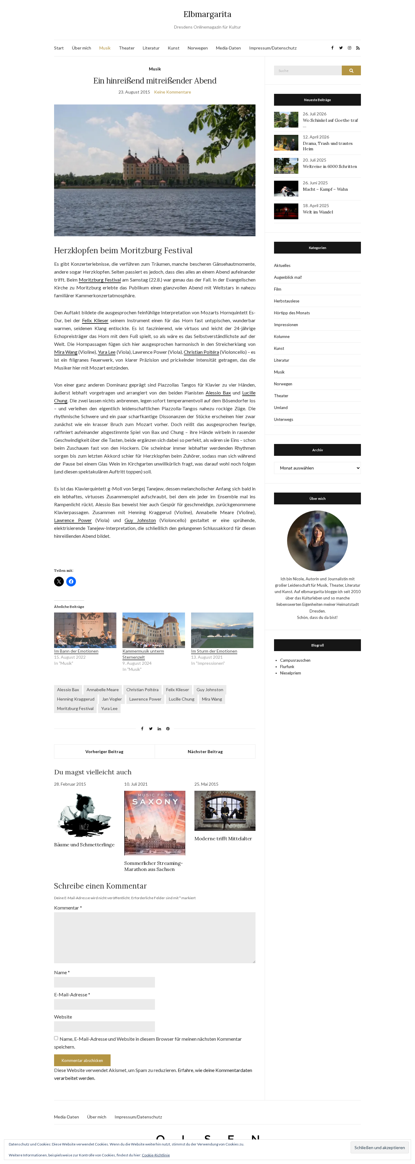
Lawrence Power (73, 520)
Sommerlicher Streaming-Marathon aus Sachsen (153, 866)
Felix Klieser (95, 320)
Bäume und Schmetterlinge (84, 844)
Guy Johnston (140, 520)
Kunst (174, 47)
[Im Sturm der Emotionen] (222, 630)
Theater (127, 47)
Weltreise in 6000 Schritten (330, 166)
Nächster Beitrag (205, 751)
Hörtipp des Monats (292, 312)
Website (63, 1016)
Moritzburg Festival (100, 279)
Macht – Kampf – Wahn (325, 189)
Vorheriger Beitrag (104, 751)
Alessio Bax (218, 392)
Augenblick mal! (288, 277)
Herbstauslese (286, 301)
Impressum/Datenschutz (273, 47)
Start (59, 47)
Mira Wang (65, 352)
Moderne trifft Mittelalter (223, 838)
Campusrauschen (295, 660)
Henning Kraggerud (75, 698)
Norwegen (198, 47)
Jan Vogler (112, 698)
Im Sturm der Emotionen (214, 651)
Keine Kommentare (172, 91)
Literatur (151, 47)
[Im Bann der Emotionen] (85, 630)
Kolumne (282, 336)
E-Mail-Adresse (72, 994)
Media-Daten (228, 47)
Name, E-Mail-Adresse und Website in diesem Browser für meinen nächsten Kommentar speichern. (148, 1043)
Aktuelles (282, 265)
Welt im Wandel (318, 212)
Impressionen (286, 324)
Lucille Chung (181, 698)
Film (277, 289)
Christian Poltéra (201, 352)
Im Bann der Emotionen (76, 651)
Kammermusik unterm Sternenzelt (143, 654)
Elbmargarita (207, 14)
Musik (105, 47)
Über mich (81, 47)
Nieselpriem (290, 673)
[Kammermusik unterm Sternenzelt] (153, 630)
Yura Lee (106, 352)
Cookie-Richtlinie (156, 1155)
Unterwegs (283, 419)
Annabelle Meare (103, 689)
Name (62, 972)
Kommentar (68, 907)
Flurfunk (287, 666)
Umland (281, 407)
